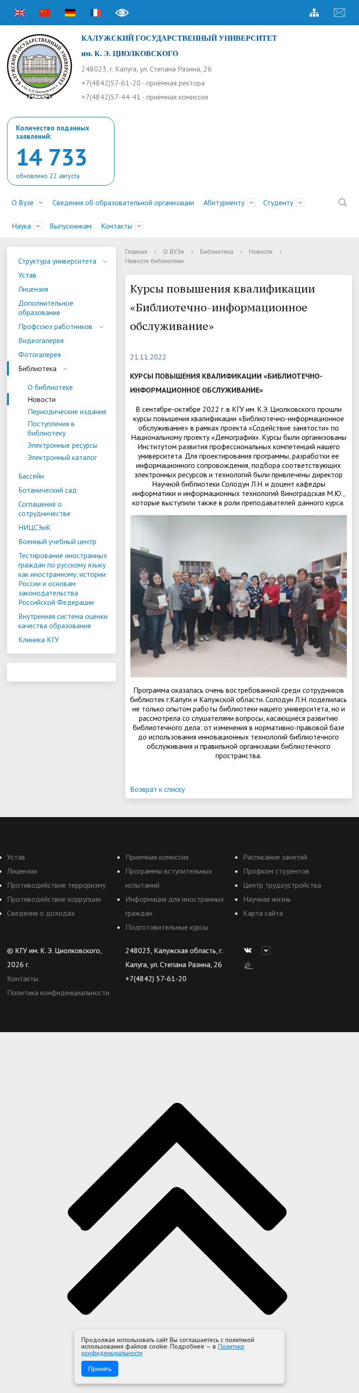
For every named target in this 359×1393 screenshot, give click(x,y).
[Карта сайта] (314, 12)
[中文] (44, 12)
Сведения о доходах (41, 913)
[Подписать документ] (248, 964)
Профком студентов (276, 871)
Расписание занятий (275, 857)
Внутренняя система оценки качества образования (63, 620)
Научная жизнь (267, 899)
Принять (99, 1368)
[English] (19, 12)
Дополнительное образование (45, 307)
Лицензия (33, 289)
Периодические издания (67, 411)
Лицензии (22, 871)
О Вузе (23, 202)
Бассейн (31, 476)
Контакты (116, 225)
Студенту (278, 202)
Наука (21, 225)
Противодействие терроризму (56, 885)
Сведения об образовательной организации (123, 202)
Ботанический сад (47, 490)
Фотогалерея (39, 354)
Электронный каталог (62, 457)
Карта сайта (263, 913)
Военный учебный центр (57, 541)
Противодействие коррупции (54, 899)
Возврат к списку (157, 789)
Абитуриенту (223, 202)
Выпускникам (71, 225)
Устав (27, 275)
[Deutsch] (70, 12)
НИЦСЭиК (34, 527)
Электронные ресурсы (63, 445)
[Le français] (95, 12)
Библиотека (37, 368)
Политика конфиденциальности (58, 992)
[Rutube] (268, 950)
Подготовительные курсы (166, 927)
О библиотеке (50, 387)
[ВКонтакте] (250, 950)
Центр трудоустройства (282, 885)
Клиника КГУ (38, 639)
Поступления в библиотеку (51, 428)
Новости (42, 399)
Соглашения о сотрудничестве (44, 508)
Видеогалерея (41, 340)
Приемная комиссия (156, 857)
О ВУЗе (173, 251)
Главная (136, 251)
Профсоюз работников (55, 326)
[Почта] (339, 12)
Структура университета (57, 261)
